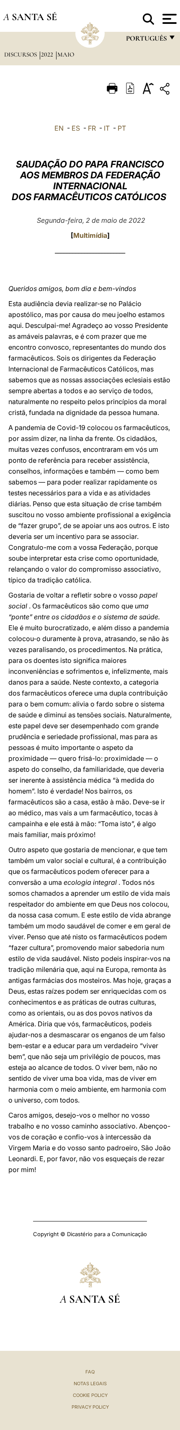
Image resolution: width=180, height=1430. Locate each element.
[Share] (166, 90)
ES (76, 128)
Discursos (21, 54)
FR (92, 128)
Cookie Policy (90, 1395)
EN (59, 128)
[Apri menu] (168, 19)
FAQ (90, 1372)
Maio (65, 54)
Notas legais (90, 1383)
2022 (48, 54)
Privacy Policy (90, 1407)
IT (107, 128)
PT (122, 128)
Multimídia (90, 235)
